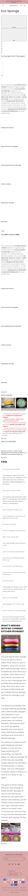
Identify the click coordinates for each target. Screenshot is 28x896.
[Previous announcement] (2, 2)
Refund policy (23, 887)
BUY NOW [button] (4, 392)
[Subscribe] (23, 858)
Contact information (14, 892)
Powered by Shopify (14, 887)
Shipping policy (23, 890)
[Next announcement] (25, 2)
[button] (3, 5)
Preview (14, 27)
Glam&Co (7, 887)
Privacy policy (6, 890)
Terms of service (14, 890)
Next (14, 40)
